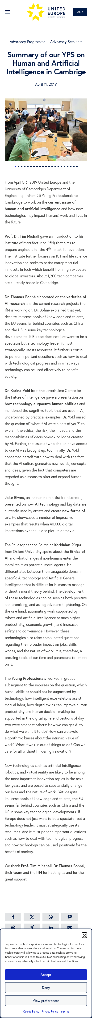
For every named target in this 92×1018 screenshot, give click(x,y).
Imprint (64, 1011)
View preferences (46, 1000)
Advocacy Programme (28, 41)
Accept (46, 974)
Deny (46, 987)
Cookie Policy (31, 1011)
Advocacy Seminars (66, 41)
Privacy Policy (50, 1011)
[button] (84, 935)
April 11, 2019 (46, 84)
